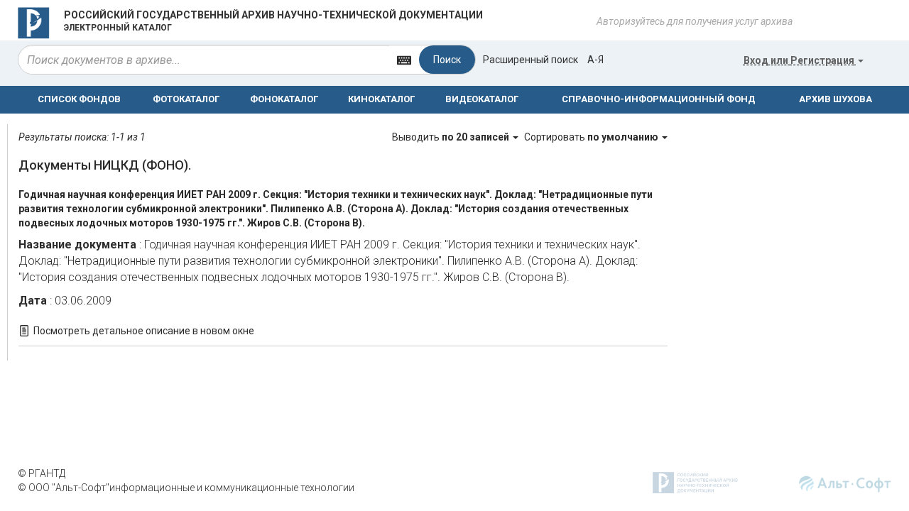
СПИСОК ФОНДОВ (79, 99)
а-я (595, 59)
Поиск (447, 59)
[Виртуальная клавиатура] (404, 59)
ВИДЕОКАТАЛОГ (481, 99)
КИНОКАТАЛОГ (381, 99)
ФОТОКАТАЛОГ (186, 99)
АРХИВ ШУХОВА (835, 99)
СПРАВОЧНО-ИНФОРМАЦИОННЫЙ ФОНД (659, 99)
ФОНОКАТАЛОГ (284, 99)
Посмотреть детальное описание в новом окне (143, 330)
